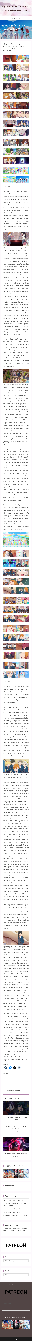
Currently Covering (18, 46)
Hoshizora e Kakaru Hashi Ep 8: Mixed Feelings (16, 1128)
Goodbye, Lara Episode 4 (15, 1212)
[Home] (1, 34)
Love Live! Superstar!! (10, 48)
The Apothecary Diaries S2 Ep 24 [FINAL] (16, 1118)
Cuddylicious (7, 1215)
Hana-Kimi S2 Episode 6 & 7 (16, 1200)
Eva (4, 1200)
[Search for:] (19, 18)
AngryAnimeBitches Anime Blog (16, 6)
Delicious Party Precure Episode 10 (16, 1153)
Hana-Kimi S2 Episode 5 (14, 1209)
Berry (7, 44)
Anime (8, 46)
